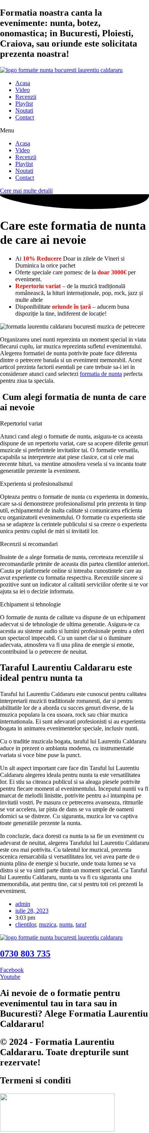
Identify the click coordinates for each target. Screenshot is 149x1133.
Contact (24, 117)
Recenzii (25, 96)
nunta (66, 924)
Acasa (22, 83)
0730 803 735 (25, 954)
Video (22, 90)
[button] (74, 130)
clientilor (25, 924)
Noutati (24, 110)
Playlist (24, 103)
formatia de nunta (101, 374)
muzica (47, 924)
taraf (81, 924)
